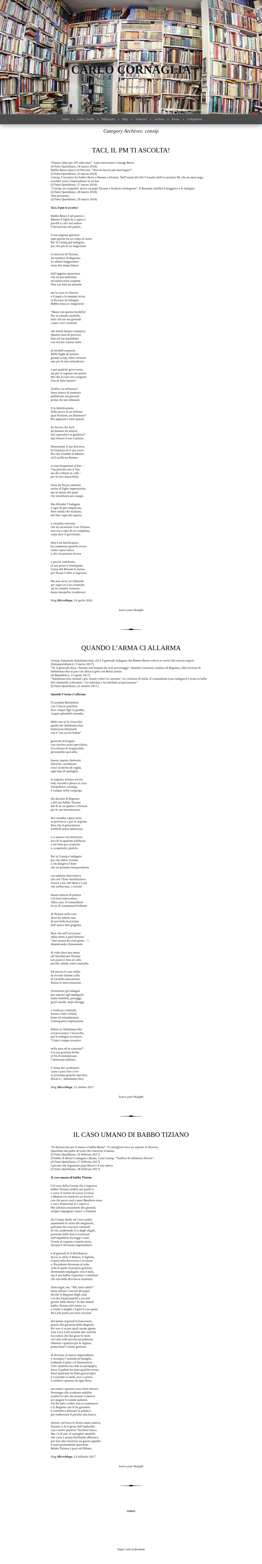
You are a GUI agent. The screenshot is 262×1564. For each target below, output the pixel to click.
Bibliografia (108, 119)
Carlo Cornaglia (131, 69)
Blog (125, 119)
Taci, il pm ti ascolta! (131, 150)
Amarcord (141, 119)
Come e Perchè (85, 119)
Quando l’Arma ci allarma (131, 648)
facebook (140, 1549)
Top (253, 1555)
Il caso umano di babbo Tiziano (131, 1134)
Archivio (159, 119)
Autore (65, 119)
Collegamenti (194, 119)
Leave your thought (131, 610)
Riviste (175, 119)
